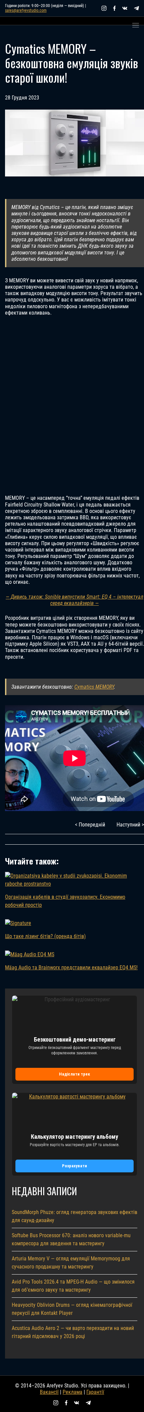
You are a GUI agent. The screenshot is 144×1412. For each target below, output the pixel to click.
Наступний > (130, 824)
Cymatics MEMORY (94, 687)
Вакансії (49, 1392)
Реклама (72, 1392)
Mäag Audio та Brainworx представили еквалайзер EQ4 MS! (71, 967)
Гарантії (95, 1392)
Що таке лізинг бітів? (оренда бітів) (45, 936)
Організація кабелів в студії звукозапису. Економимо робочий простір (65, 901)
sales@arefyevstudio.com (26, 10)
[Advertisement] (72, 405)
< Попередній (90, 824)
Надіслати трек (74, 1074)
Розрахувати (74, 1165)
